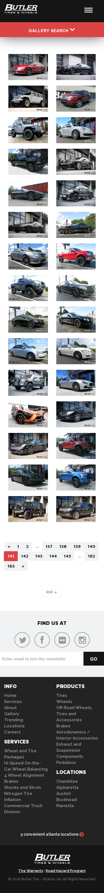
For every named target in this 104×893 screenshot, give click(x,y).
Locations (14, 725)
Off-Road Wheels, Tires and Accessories (74, 713)
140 (91, 546)
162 (91, 556)
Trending (13, 719)
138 (63, 546)
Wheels (64, 701)
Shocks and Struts (22, 787)
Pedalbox (66, 762)
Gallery (11, 713)
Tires (61, 695)
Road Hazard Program (66, 871)
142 (24, 556)
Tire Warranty (30, 871)
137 (48, 546)
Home (10, 695)
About (10, 707)
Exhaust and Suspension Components (69, 750)
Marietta (65, 805)
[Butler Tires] (52, 860)
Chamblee (67, 781)
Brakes (11, 781)
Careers (12, 732)
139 (77, 546)
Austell (63, 793)
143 (38, 556)
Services (13, 701)
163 (11, 566)
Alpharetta (67, 787)
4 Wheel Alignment (24, 775)
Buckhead (66, 799)
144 (53, 556)
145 (67, 556)
